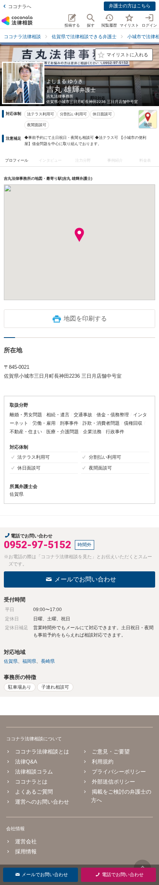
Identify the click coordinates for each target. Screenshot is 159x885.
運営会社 (26, 841)
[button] (79, 235)
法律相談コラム (34, 771)
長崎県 (48, 661)
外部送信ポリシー (113, 782)
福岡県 (29, 661)
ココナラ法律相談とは (42, 751)
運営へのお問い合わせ (42, 802)
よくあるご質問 (34, 792)
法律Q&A (26, 761)
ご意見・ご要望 (111, 751)
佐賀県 (11, 661)
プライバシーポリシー (119, 771)
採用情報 (26, 851)
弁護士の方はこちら (130, 5)
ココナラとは (31, 782)
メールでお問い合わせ (85, 579)
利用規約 (102, 761)
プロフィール (16, 160)
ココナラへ (19, 6)
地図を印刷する (85, 318)
